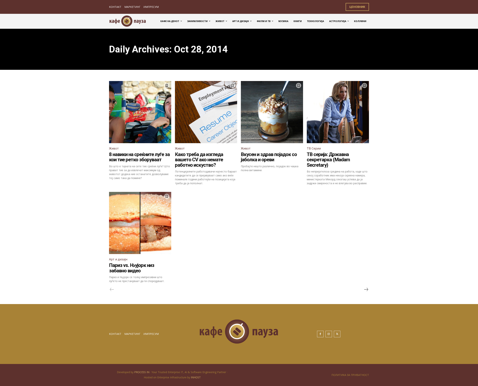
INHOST (196, 377)
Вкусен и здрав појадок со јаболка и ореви (269, 157)
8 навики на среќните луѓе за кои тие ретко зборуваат (139, 157)
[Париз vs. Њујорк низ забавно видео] (140, 223)
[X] (337, 334)
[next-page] (366, 289)
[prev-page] (112, 289)
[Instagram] (328, 334)
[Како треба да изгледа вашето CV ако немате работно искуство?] (206, 112)
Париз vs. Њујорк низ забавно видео (131, 267)
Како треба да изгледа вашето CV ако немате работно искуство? (199, 160)
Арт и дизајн (118, 259)
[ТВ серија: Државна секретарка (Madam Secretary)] (338, 112)
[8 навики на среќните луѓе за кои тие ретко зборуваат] (140, 112)
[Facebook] (320, 334)
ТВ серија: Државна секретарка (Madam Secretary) (328, 160)
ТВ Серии (314, 148)
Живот (114, 148)
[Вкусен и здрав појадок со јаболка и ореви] (272, 112)
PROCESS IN (142, 372)
